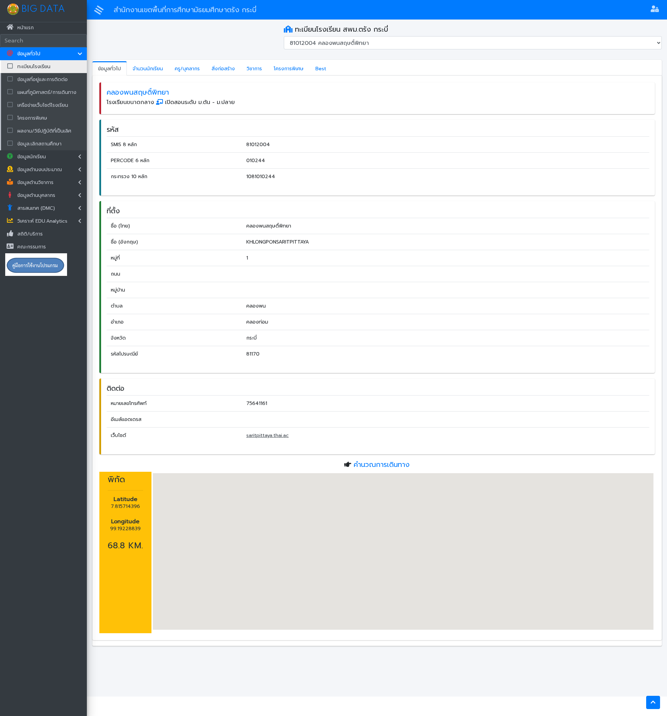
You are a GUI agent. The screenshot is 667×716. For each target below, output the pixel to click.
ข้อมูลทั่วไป (109, 68)
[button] (653, 702)
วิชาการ (254, 68)
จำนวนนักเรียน (148, 68)
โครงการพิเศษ (289, 68)
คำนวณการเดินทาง (382, 464)
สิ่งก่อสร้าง (223, 68)
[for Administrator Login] (654, 10)
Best (320, 68)
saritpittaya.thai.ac (267, 435)
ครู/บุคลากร (187, 68)
